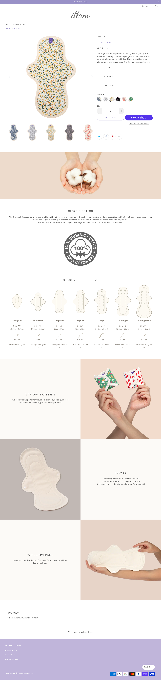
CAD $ (147, 667)
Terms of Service (11, 659)
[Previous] (9, 77)
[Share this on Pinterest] (112, 137)
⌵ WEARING (107, 76)
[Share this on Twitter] (99, 137)
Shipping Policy (11, 650)
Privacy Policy (10, 655)
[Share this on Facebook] (106, 137)
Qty (98, 106)
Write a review (31, 618)
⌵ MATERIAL (108, 68)
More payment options (139, 123)
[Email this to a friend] (119, 137)
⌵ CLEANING (108, 85)
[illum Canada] (80, 15)
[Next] (91, 77)
